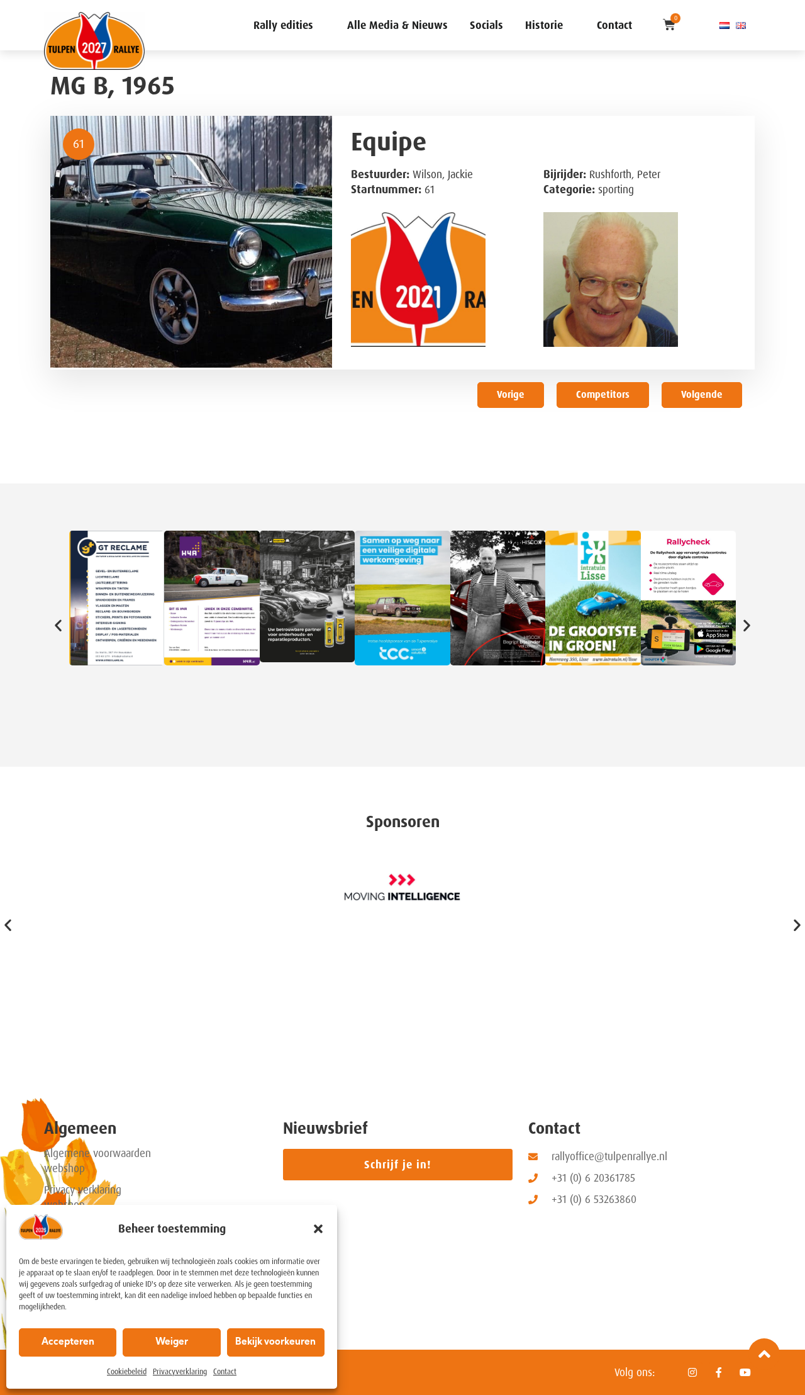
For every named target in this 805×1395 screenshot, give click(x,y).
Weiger (171, 1342)
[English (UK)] (741, 25)
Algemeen (80, 1128)
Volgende (702, 394)
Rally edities (283, 25)
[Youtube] (745, 1372)
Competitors (603, 394)
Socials (486, 25)
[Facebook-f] (719, 1372)
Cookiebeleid (127, 1372)
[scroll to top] (764, 1354)
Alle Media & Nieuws (397, 25)
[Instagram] (692, 1372)
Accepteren (68, 1342)
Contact (224, 1372)
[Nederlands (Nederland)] (724, 25)
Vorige (511, 394)
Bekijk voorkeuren (275, 1342)
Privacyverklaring (180, 1372)
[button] (318, 1229)
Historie (544, 25)
